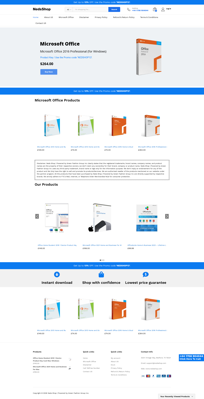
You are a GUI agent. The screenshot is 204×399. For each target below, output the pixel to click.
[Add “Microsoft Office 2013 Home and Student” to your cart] (83, 143)
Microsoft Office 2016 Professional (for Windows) (158, 147)
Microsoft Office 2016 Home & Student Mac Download (126, 147)
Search (114, 9)
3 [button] (103, 260)
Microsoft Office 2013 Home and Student (87, 147)
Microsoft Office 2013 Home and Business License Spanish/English (64, 147)
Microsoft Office (66, 17)
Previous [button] (37, 216)
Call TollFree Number (91, 368)
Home (35, 17)
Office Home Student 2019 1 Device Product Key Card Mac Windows (65, 245)
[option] (57, 222)
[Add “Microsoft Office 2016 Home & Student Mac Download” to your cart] (116, 143)
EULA (113, 365)
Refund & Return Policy (123, 17)
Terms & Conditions (149, 17)
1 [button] (100, 260)
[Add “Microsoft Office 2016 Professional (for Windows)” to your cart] (150, 143)
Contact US (41, 23)
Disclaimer (84, 17)
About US (48, 17)
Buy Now (49, 72)
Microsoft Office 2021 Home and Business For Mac (103, 245)
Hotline (135, 8)
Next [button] (167, 216)
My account (115, 358)
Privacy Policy (101, 17)
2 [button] (102, 260)
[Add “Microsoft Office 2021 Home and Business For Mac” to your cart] (99, 241)
